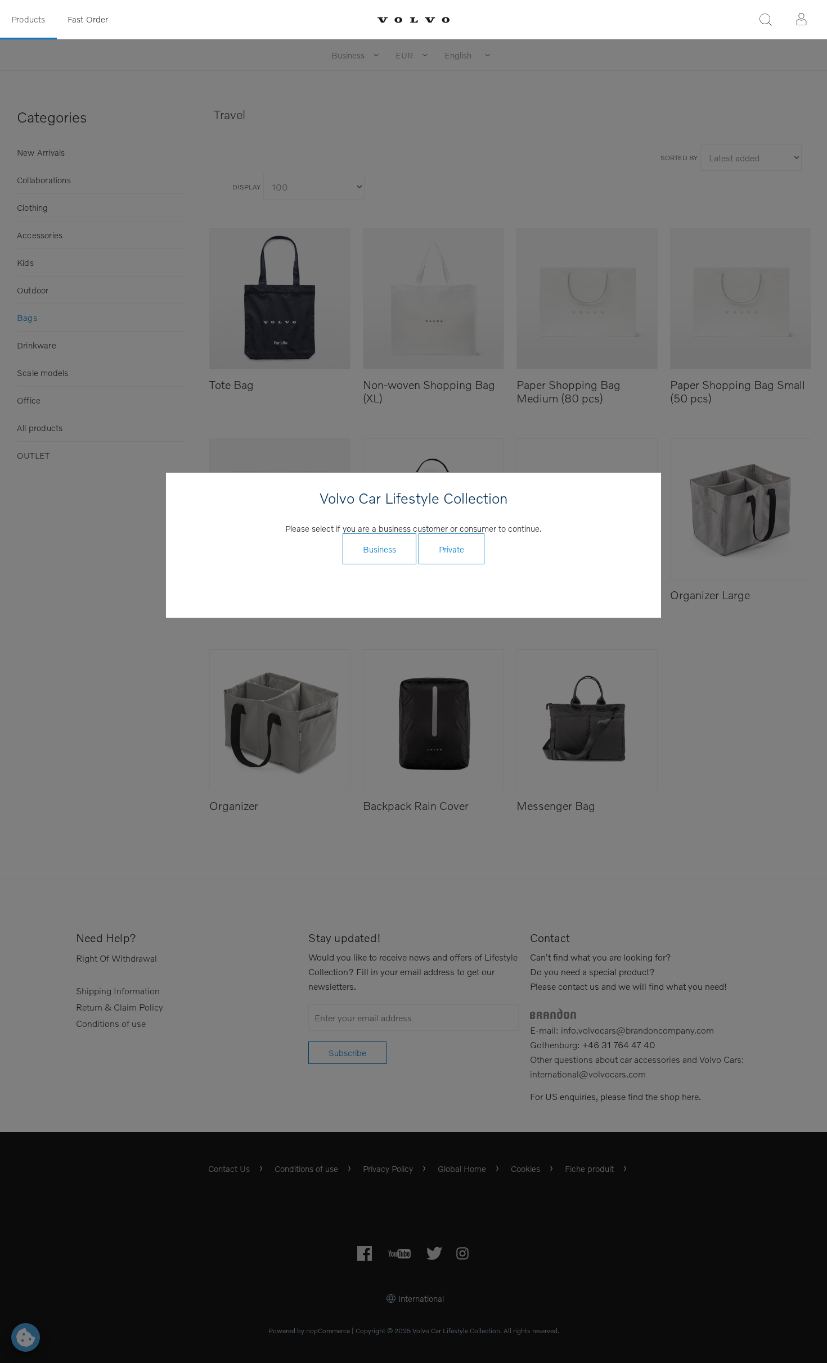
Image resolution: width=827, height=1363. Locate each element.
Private (451, 549)
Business (379, 549)
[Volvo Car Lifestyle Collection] (413, 20)
